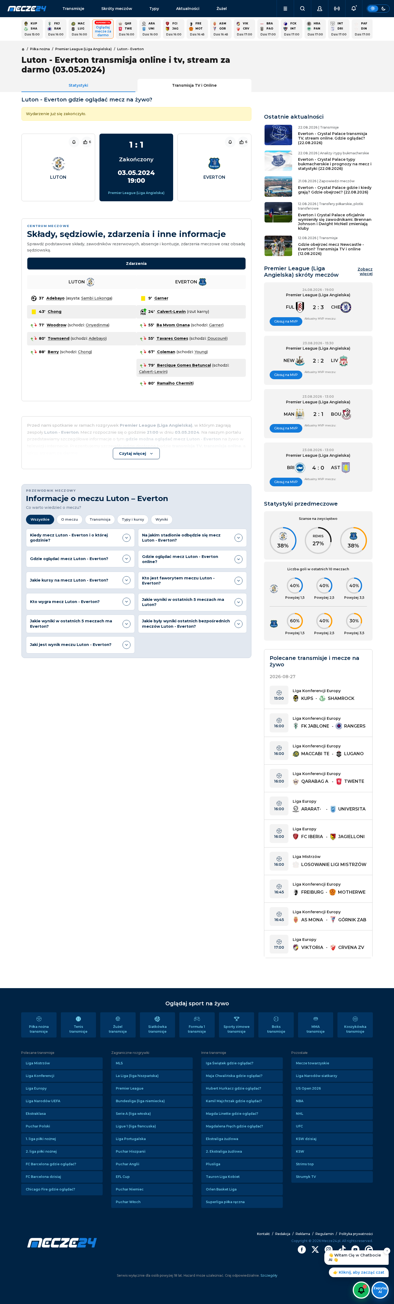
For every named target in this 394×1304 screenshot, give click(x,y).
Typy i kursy (133, 519)
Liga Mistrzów (38, 1063)
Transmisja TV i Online (194, 85)
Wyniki (161, 519)
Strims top (305, 1164)
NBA (299, 1101)
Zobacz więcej (365, 271)
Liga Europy (36, 1088)
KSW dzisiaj (306, 1139)
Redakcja (282, 1234)
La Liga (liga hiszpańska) (137, 1076)
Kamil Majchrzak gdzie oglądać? (234, 1101)
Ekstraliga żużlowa (222, 1139)
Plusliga (213, 1164)
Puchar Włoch (128, 1202)
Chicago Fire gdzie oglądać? (50, 1189)
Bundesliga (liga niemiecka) (140, 1101)
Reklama (303, 1234)
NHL (299, 1114)
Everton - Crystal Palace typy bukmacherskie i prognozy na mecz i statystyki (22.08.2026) (334, 164)
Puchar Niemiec (130, 1189)
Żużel (222, 8)
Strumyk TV (306, 1177)
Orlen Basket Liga (221, 1189)
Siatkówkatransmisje (157, 1029)
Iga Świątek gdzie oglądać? (229, 1063)
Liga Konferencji (40, 1076)
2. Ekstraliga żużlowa (224, 1151)
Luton (58, 177)
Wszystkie (40, 519)
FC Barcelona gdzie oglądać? (51, 1164)
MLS (119, 1063)
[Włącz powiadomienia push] (361, 1290)
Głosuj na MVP (286, 321)
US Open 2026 (308, 1088)
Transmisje (73, 8)
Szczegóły (268, 1275)
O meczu (69, 519)
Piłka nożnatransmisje (39, 1029)
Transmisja (100, 519)
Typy (154, 8)
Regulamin (324, 1234)
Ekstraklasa (36, 1114)
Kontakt (263, 1234)
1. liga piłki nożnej (41, 1139)
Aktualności (187, 8)
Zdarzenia (136, 263)
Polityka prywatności (356, 1234)
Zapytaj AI (380, 1290)
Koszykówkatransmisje (355, 1029)
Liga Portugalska (131, 1139)
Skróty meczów (116, 8)
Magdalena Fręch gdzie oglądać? (234, 1126)
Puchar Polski (38, 1126)
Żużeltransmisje (118, 1029)
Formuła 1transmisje (197, 1029)
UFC (299, 1126)
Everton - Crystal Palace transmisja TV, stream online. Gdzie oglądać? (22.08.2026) (332, 138)
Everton (214, 177)
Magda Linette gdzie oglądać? (232, 1114)
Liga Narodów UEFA (43, 1101)
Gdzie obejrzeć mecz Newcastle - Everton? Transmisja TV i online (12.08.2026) (331, 249)
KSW (300, 1151)
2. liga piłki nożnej (41, 1151)
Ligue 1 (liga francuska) (136, 1126)
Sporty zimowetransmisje (237, 1029)
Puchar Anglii (127, 1164)
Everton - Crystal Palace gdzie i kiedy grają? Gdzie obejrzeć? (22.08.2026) (334, 190)
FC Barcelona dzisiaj (43, 1177)
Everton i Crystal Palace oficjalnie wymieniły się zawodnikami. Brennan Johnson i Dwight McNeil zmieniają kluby (334, 222)
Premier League (129, 1088)
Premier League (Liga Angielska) (136, 193)
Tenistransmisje (78, 1029)
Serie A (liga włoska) (133, 1114)
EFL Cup (123, 1177)
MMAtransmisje (316, 1029)
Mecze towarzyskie (312, 1063)
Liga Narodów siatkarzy (316, 1076)
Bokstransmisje (276, 1029)
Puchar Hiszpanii (131, 1151)
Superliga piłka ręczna (225, 1202)
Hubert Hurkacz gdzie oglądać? (233, 1088)
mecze (27, 8)
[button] (285, 8)
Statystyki (78, 85)
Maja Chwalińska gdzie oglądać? (234, 1076)
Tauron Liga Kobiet (223, 1177)
